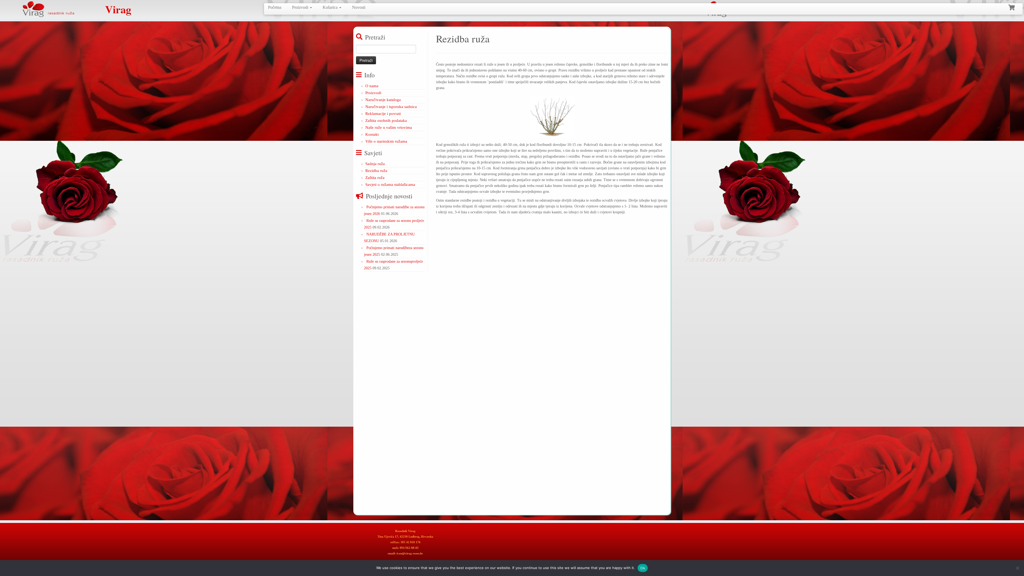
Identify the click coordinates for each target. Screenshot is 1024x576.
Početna (274, 7)
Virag (118, 9)
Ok (642, 568)
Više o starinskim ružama (386, 141)
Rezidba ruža (376, 171)
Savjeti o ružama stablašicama (390, 184)
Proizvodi (300, 7)
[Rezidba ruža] (552, 116)
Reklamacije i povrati (383, 113)
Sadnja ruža (375, 164)
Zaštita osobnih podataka (386, 120)
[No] (1017, 568)
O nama (371, 86)
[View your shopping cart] (1012, 6)
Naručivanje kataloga (383, 100)
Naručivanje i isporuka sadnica (391, 107)
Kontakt (372, 134)
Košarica (331, 7)
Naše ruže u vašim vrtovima (388, 127)
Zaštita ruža (375, 177)
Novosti (358, 7)
